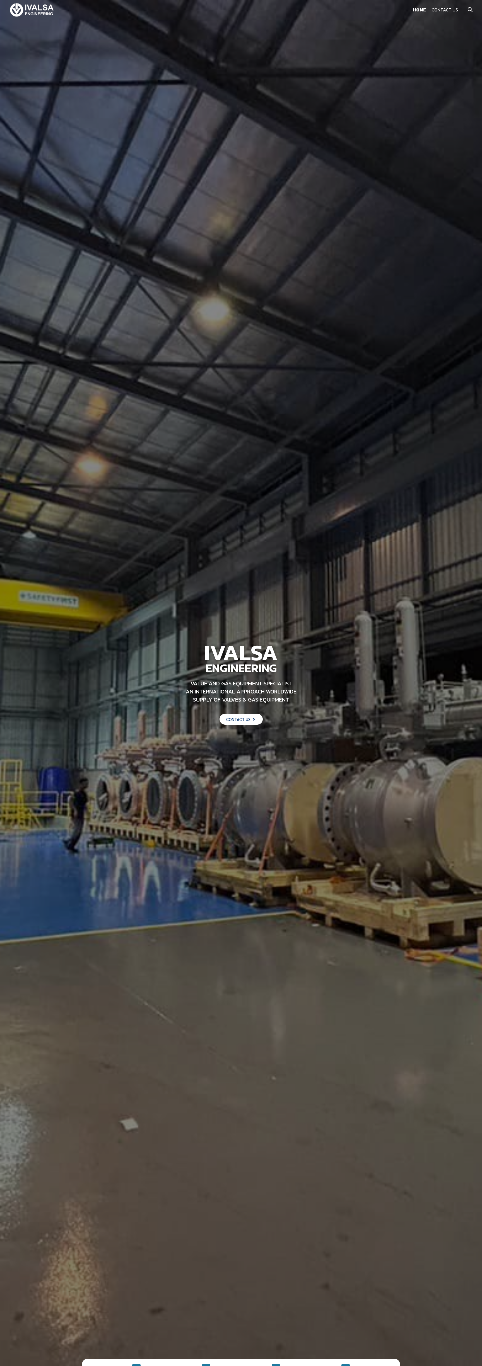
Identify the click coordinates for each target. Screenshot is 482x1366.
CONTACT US (445, 9)
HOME (419, 9)
